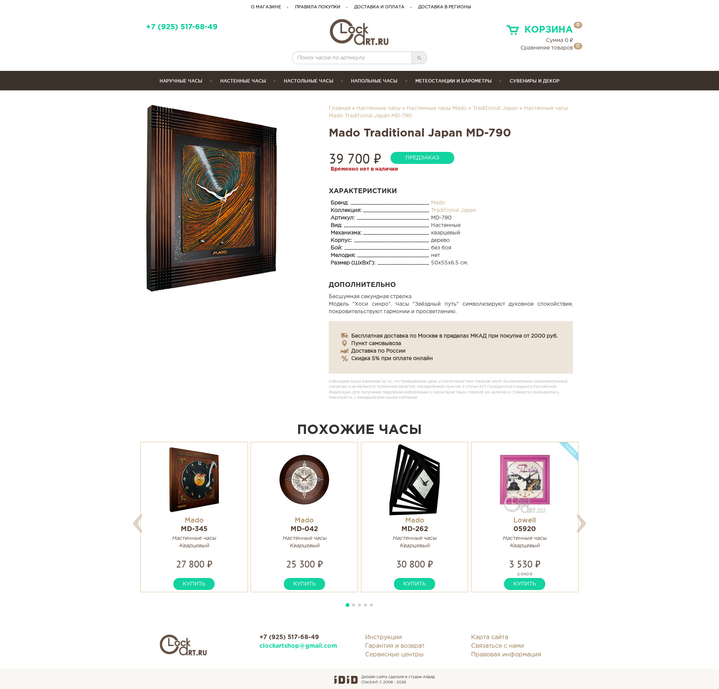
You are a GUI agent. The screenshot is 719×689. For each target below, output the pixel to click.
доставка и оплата (379, 7)
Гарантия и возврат (395, 646)
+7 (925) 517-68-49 (182, 27)
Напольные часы (374, 80)
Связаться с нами (497, 646)
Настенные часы (243, 80)
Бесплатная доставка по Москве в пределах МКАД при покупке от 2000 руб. (454, 336)
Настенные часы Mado (437, 108)
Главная (340, 108)
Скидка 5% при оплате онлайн (392, 358)
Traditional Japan (495, 108)
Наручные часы (181, 80)
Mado (438, 203)
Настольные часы (308, 80)
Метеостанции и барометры (453, 80)
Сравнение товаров (547, 48)
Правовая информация (506, 654)
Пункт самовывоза (376, 343)
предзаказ (422, 158)
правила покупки (317, 7)
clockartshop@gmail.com (298, 646)
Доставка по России (378, 351)
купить (194, 584)
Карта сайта (489, 637)
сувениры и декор (534, 80)
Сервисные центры (394, 654)
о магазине (266, 7)
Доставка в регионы (444, 7)
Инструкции (383, 637)
